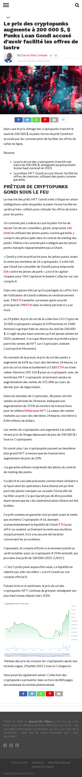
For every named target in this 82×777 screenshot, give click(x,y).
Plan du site (19, 762)
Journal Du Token (40, 721)
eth (69, 228)
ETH (20, 300)
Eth (6, 271)
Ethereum (31, 410)
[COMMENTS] (63, 119)
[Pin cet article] (45, 119)
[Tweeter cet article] (27, 119)
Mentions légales (59, 762)
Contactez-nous (43, 766)
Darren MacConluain (34, 55)
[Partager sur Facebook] (19, 119)
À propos (38, 762)
